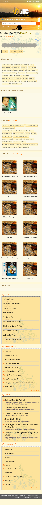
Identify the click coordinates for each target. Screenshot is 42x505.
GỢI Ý (7, 295)
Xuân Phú (24, 67)
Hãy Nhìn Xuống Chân (8, 128)
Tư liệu (7, 394)
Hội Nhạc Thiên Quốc (12, 359)
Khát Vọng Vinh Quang (13, 375)
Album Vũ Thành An (30, 196)
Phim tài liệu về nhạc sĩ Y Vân (16, 413)
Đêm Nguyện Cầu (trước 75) (30, 144)
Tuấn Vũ (4, 73)
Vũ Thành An (9, 36)
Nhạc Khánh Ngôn (9, 217)
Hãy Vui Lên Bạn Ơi (10, 308)
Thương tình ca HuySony (9, 258)
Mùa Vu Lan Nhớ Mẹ (12, 379)
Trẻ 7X (9, 196)
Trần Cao (31, 78)
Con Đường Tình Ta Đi (32, 125)
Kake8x (7, 465)
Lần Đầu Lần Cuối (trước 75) (9, 147)
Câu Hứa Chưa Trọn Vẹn (14, 476)
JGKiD (7, 457)
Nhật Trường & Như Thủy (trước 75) (11, 78)
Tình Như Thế (8, 312)
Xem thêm (36, 390)
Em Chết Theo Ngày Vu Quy (20, 136)
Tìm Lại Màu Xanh (7, 142)
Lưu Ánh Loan (32, 67)
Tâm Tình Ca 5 (10, 386)
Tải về (6, 51)
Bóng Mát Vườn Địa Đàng (12, 339)
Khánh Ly (30, 278)
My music (30, 258)
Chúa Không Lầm (9, 299)
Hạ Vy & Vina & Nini (7, 64)
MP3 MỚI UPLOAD (11, 346)
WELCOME (34, 1)
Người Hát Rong (12, 73)
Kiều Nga (17, 81)
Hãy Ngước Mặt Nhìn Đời (12, 304)
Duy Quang (17, 75)
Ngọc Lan (4, 84)
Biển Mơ (31, 131)
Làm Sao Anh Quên (28, 139)
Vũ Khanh (26, 64)
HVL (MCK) (9, 449)
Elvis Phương (26, 33)
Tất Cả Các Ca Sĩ (17, 84)
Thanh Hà (10, 70)
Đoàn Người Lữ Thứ (12, 371)
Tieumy (7, 480)
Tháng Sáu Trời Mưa (12, 419)
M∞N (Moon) (9, 453)
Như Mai (23, 81)
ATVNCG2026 (10, 461)
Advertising (18, 497)
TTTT (31, 64)
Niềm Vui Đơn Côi (7, 133)
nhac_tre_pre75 (30, 217)
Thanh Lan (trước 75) (32, 73)
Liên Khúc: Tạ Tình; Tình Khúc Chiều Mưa (13, 125)
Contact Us (37, 497)
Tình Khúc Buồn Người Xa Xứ (9, 278)
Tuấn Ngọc (27, 70)
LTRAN (11, 75)
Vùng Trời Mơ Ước (7, 136)
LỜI (14, 20)
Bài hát (7, 484)
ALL (5, 20)
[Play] (3, 40)
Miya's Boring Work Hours (14, 469)
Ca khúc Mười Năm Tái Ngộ (15, 400)
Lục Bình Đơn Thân (12, 363)
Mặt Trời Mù (19, 139)
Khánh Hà (34, 70)
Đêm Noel (8, 352)
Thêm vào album (17, 51)
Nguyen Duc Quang (30, 237)
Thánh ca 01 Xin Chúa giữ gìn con (9, 176)
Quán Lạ (27, 133)
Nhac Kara (8, 473)
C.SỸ (18, 20)
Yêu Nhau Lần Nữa (18, 133)
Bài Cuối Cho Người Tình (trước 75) (11, 144)
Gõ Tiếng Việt (8, 26)
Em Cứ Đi (33, 133)
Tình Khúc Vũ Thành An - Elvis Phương (9, 113)
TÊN (9, 20)
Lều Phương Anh (18, 70)
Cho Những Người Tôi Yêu (12, 326)
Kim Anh (11, 81)
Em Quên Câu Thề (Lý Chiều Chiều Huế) (19, 383)
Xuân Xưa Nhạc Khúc (30, 176)
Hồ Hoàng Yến (16, 67)
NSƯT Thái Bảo (6, 67)
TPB (10, 84)
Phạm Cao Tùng (31, 81)
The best (9, 237)
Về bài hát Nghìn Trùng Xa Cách (16, 407)
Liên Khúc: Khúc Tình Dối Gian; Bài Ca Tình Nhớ (15, 131)
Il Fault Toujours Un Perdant (12, 321)
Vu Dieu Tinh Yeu (9, 335)
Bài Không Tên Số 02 (9, 33)
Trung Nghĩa (21, 73)
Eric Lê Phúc (25, 75)
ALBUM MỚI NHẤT (11, 444)
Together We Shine (11, 367)
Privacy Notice (27, 497)
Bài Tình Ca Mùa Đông (8, 139)
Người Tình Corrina (10, 330)
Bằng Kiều (5, 75)
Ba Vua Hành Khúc (11, 356)
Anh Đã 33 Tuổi (8, 317)
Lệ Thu (4, 70)
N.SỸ (23, 20)
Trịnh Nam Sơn (18, 64)
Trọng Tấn (5, 81)
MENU (6, 1)
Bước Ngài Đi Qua (24, 147)
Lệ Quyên (25, 78)
